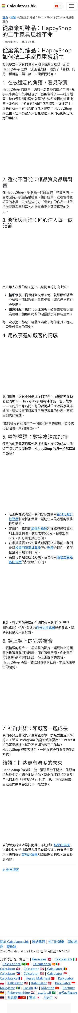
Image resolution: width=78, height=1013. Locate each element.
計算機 (12, 997)
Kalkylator (7, 988)
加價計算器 (39, 528)
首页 (5, 17)
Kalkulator (66, 978)
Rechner (69, 988)
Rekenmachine (18, 992)
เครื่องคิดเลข (68, 992)
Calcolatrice (63, 959)
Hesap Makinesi (38, 978)
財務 (50, 547)
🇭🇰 (57, 6)
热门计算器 (56, 941)
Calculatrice (9, 978)
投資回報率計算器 (28, 547)
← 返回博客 (10, 869)
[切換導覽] (71, 6)
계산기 (48, 997)
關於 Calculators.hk (14, 941)
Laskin (28, 988)
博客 (13, 17)
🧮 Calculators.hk (18, 6)
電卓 (32, 997)
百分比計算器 (45, 627)
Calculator (7, 969)
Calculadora (12, 964)
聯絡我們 (38, 941)
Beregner (39, 959)
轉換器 (11, 946)
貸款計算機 (30, 854)
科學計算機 (62, 845)
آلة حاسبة (44, 992)
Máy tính (47, 988)
